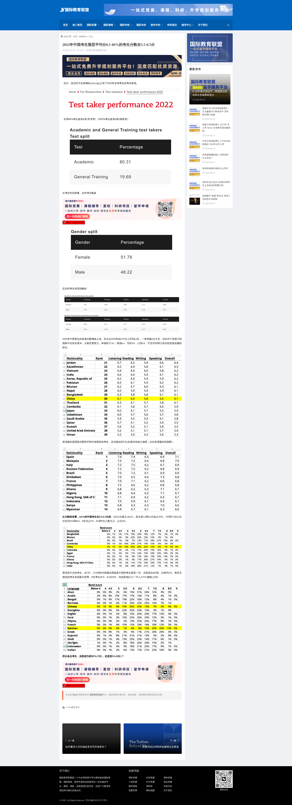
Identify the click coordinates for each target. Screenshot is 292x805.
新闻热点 (83, 36)
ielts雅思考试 (74, 707)
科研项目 (172, 25)
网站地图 (150, 790)
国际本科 (141, 25)
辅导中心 (186, 25)
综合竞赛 (168, 782)
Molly (75, 695)
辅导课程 (133, 786)
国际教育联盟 (96, 695)
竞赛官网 (133, 790)
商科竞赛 (168, 778)
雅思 (73, 83)
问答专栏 (168, 786)
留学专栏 (155, 25)
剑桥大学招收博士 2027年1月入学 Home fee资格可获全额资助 (216, 127)
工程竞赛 (133, 782)
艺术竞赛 (150, 782)
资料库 (149, 786)
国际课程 (108, 25)
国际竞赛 (92, 25)
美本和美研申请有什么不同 (215, 168)
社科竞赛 (150, 778)
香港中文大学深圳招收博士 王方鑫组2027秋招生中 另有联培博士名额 (215, 111)
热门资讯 (77, 25)
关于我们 (203, 25)
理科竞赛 (133, 778)
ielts (93, 83)
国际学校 (125, 25)
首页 (65, 25)
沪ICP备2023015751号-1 (96, 800)
